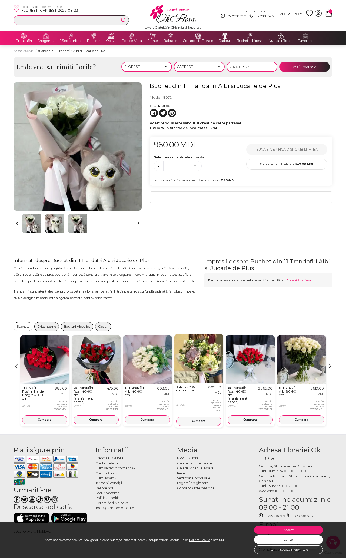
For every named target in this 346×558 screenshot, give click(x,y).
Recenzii (184, 473)
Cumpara (44, 419)
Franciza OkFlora (109, 458)
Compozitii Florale (198, 41)
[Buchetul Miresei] (250, 36)
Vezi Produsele (304, 67)
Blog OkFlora (188, 458)
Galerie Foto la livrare (194, 463)
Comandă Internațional (196, 488)
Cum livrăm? (105, 478)
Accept (289, 530)
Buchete (94, 41)
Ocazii (111, 41)
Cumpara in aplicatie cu (287, 164)
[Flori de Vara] (132, 36)
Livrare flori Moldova (112, 503)
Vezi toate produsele (193, 478)
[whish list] (310, 16)
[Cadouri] (225, 36)
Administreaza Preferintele (289, 550)
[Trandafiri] (24, 36)
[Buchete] (94, 36)
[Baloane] (171, 36)
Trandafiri (24, 41)
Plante (152, 41)
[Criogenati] (46, 36)
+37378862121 (236, 16)
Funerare (305, 41)
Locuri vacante (107, 493)
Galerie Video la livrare (195, 468)
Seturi (30, 51)
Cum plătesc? (106, 473)
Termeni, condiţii (108, 483)
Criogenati (46, 41)
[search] (123, 20)
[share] (154, 113)
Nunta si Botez (280, 41)
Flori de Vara (132, 41)
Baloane (170, 41)
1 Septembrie (71, 41)
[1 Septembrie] (71, 36)
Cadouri (224, 41)
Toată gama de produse (114, 508)
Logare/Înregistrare (192, 483)
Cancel (289, 540)
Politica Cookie (199, 540)
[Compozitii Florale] (198, 36)
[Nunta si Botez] (281, 36)
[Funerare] (305, 36)
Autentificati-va (298, 280)
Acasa (18, 51)
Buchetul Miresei (250, 41)
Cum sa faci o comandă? (115, 468)
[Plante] (153, 36)
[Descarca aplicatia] (31, 518)
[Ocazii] (111, 36)
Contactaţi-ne (106, 463)
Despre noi (104, 488)
